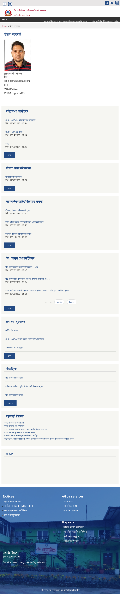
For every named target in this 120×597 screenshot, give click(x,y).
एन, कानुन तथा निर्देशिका (15, 510)
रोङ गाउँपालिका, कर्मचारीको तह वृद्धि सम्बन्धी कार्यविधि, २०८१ (27, 279)
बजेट (7, 144)
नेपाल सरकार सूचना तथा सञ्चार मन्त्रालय (19, 432)
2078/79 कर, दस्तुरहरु (14, 347)
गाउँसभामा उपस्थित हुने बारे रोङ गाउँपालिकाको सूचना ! (24, 386)
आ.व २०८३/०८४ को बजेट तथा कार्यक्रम (20, 120)
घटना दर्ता (68, 501)
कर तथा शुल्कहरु (12, 515)
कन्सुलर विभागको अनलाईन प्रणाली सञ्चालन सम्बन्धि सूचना (60, 21)
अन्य (9, 155)
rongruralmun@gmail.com (32, 562)
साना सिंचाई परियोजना (13, 177)
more (10, 403)
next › (59, 302)
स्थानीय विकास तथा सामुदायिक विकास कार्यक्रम (21, 435)
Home (4, 26)
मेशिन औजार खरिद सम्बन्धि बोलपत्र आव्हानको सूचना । (25, 222)
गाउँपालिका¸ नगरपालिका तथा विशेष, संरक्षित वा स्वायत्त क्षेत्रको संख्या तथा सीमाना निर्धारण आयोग (39, 439)
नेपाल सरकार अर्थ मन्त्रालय (14, 426)
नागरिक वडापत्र (71, 510)
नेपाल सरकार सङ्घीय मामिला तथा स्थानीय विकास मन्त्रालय (25, 429)
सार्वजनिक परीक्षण (71, 541)
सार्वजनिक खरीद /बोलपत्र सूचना (18, 506)
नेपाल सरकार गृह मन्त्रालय (14, 423)
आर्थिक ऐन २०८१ (11, 330)
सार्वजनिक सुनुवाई (71, 536)
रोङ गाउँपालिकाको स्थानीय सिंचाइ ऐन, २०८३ (21, 267)
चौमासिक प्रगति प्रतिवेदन (75, 531)
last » (71, 302)
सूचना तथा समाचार (12, 501)
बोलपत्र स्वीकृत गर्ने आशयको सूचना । (19, 234)
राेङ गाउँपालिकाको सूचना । (15, 378)
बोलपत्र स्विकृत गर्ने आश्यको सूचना (18, 210)
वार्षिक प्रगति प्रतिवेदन (74, 527)
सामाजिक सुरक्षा (70, 506)
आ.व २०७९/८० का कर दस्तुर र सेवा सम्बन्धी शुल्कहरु (24, 339)
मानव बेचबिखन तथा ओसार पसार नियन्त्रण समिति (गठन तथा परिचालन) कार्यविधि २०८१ (37, 291)
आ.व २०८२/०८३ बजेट (13, 132)
